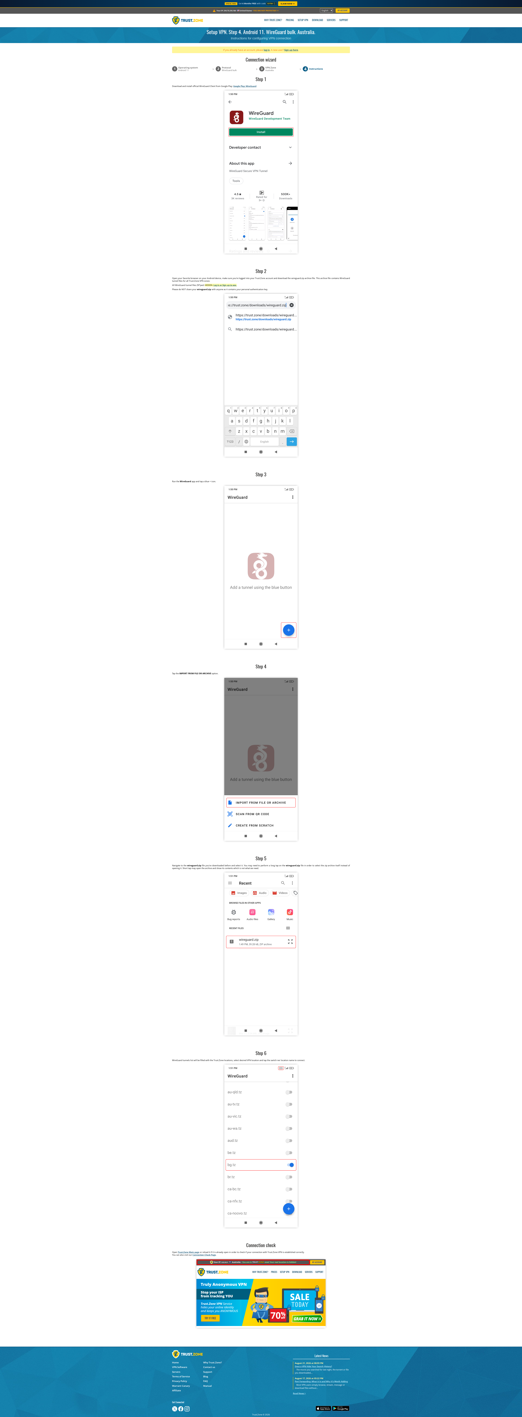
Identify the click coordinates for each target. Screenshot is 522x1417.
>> (266, 10)
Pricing (290, 20)
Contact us (209, 1367)
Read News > (299, 1393)
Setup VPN (303, 20)
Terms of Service (181, 1376)
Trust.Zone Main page (188, 1252)
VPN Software (179, 1367)
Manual (207, 1385)
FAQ (205, 1381)
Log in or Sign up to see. (225, 285)
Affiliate (176, 1390)
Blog (205, 1376)
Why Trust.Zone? (273, 20)
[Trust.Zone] (187, 20)
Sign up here (291, 49)
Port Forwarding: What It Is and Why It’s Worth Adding (321, 1381)
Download (317, 20)
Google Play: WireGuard (244, 86)
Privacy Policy (179, 1381)
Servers (331, 20)
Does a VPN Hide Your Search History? (313, 1366)
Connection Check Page (204, 1254)
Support (343, 20)
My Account (343, 11)
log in (267, 49)
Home (175, 1362)
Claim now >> (288, 3)
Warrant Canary (181, 1385)
